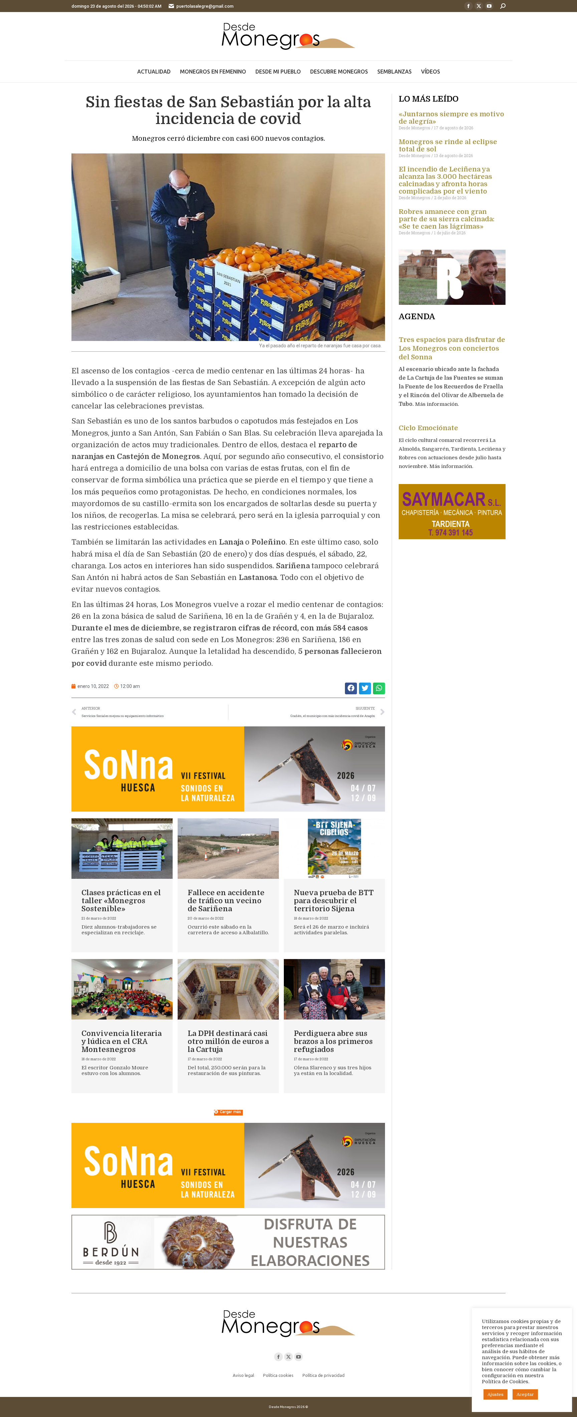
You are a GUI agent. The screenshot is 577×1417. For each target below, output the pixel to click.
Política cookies (278, 1375)
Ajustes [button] (496, 1394)
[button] (351, 688)
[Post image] (122, 848)
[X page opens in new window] (478, 6)
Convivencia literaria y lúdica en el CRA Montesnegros (121, 1041)
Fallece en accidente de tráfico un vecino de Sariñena (226, 901)
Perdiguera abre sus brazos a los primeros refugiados (333, 1041)
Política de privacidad (324, 1375)
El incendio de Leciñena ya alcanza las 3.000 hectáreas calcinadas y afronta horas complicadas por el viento (445, 180)
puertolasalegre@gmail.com (204, 6)
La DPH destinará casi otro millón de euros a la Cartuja (228, 1041)
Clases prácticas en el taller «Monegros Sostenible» (121, 901)
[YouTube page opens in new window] (489, 6)
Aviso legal (243, 1375)
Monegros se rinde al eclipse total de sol (448, 145)
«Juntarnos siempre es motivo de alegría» (451, 117)
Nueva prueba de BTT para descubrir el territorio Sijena (333, 901)
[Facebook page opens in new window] (468, 6)
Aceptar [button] (525, 1394)
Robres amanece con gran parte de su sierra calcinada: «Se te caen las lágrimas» (447, 219)
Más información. (437, 404)
